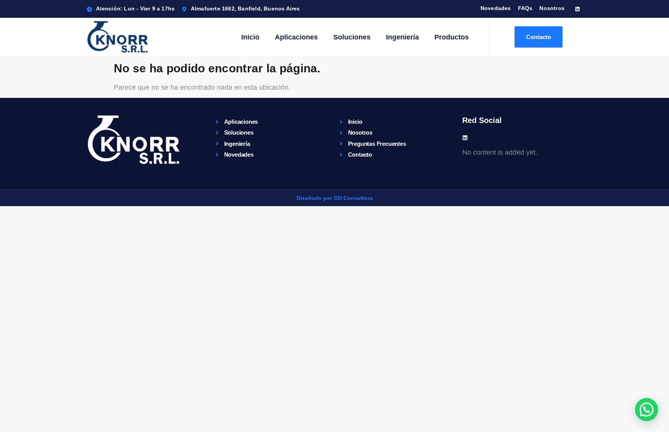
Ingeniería (402, 37)
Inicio (250, 37)
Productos (451, 37)
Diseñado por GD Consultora (335, 198)
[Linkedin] (577, 9)
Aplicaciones (296, 37)
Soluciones (352, 37)
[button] (646, 409)
